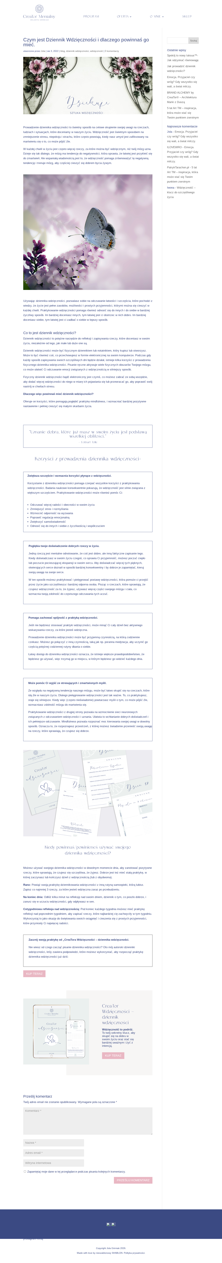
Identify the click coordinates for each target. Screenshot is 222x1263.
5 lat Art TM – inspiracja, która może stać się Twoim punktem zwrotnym (183, 113)
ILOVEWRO (174, 147)
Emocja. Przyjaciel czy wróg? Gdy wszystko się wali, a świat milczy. (182, 82)
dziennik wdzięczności (77, 51)
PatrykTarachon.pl (178, 167)
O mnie (155, 16)
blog (62, 51)
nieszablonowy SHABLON (109, 1253)
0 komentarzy (112, 51)
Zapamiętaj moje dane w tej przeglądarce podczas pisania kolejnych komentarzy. (76, 1171)
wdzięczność (96, 51)
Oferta (123, 16)
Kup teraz (34, 973)
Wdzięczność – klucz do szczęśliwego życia (181, 192)
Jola (43, 51)
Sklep (187, 16)
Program (91, 16)
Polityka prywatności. (134, 1253)
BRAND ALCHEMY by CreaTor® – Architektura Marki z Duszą (181, 97)
